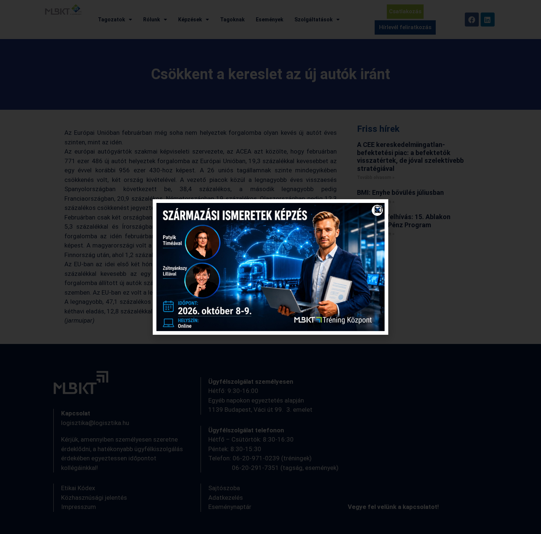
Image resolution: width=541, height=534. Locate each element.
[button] (378, 209)
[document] (270, 267)
